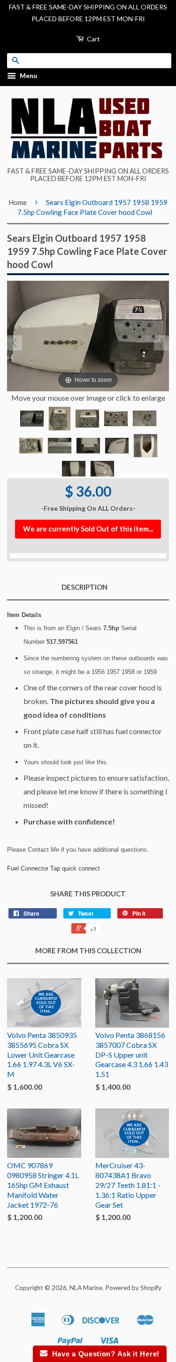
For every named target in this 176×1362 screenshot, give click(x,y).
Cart (92, 39)
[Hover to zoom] (88, 335)
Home (17, 202)
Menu (27, 76)
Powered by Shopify (133, 1287)
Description (84, 587)
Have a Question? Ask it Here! (103, 1354)
